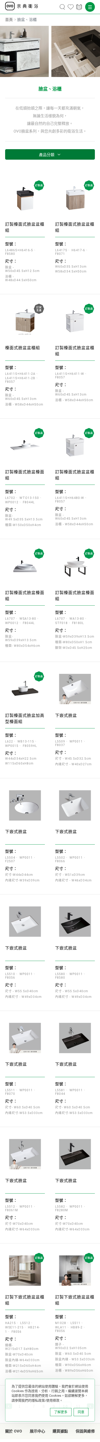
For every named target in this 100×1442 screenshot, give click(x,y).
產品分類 (46, 154)
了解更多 (60, 1412)
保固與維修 (85, 1431)
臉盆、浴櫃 (50, 89)
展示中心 (37, 1431)
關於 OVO (13, 1431)
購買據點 (60, 1431)
